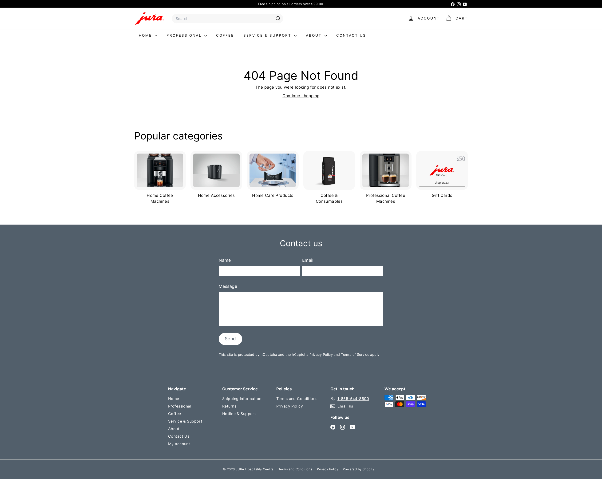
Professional (184, 35)
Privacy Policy (321, 354)
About (314, 35)
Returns (229, 406)
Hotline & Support (239, 413)
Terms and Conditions (296, 398)
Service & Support (268, 35)
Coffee (225, 35)
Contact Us (351, 35)
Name (225, 260)
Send (230, 338)
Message (228, 286)
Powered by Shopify (358, 469)
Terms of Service (355, 354)
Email (307, 260)
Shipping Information (241, 398)
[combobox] (227, 19)
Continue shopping (300, 95)
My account (179, 443)
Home (146, 35)
